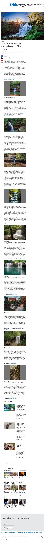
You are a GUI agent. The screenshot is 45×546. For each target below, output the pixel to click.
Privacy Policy (6, 539)
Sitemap (2, 539)
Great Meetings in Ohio (37, 532)
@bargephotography (21, 258)
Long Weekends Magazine (28, 532)
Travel (2, 41)
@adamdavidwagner (11, 223)
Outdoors (6, 463)
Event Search (8, 532)
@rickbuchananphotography (9, 115)
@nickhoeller (6, 329)
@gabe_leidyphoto (11, 79)
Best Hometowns (20, 532)
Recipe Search (13, 532)
